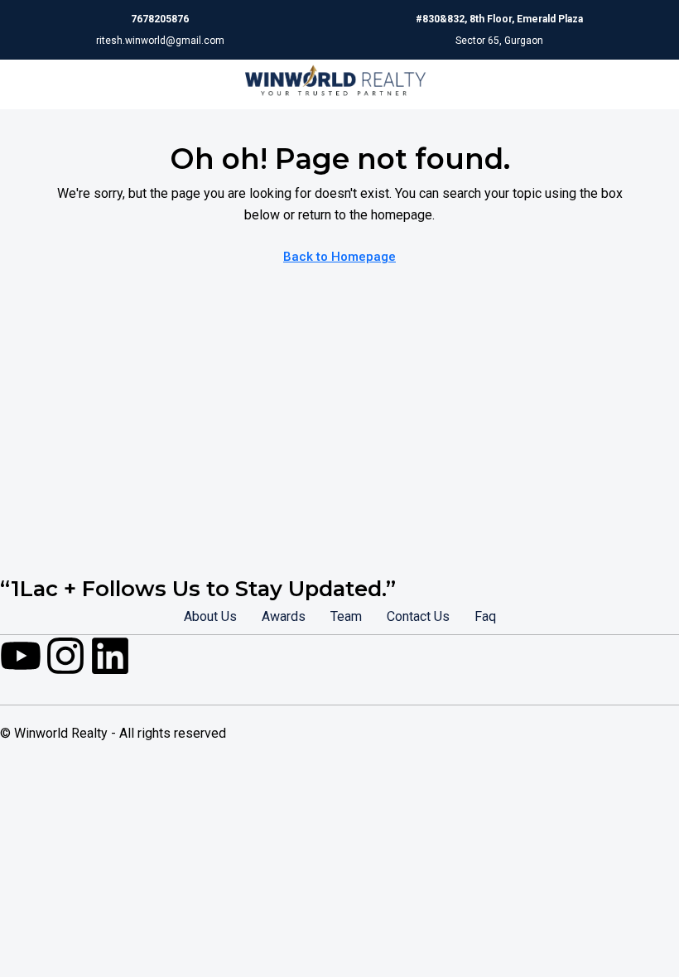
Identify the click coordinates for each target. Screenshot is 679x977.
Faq (485, 616)
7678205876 (160, 19)
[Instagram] (65, 655)
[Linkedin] (110, 655)
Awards (284, 616)
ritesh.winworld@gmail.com (160, 40)
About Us (210, 616)
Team (346, 616)
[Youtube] (20, 655)
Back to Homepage (339, 256)
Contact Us (418, 616)
